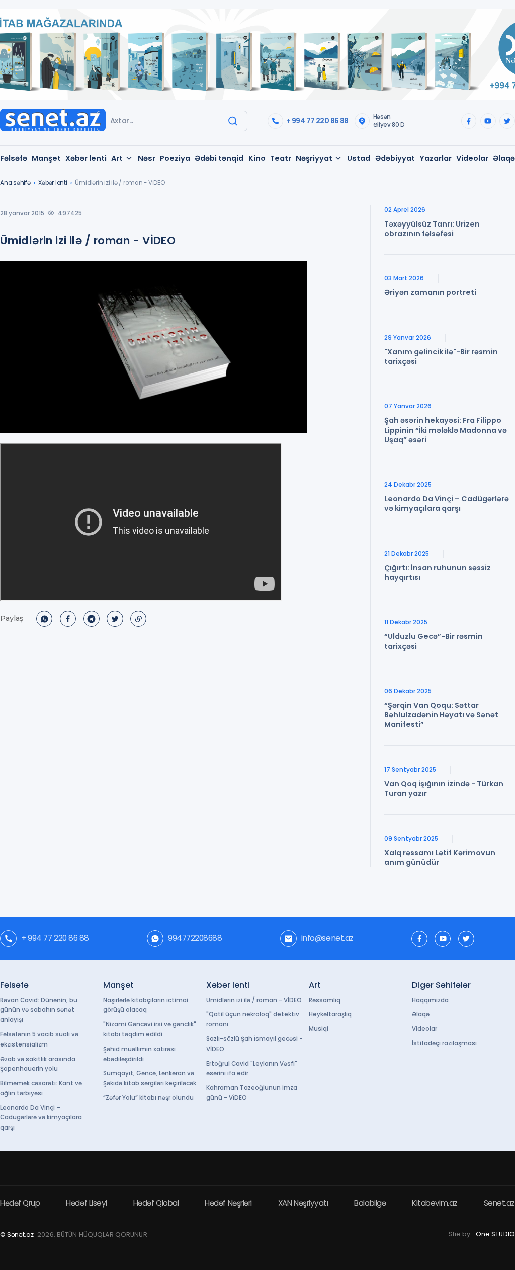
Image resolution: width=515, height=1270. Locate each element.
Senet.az (499, 1203)
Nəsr (146, 158)
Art (117, 158)
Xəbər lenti (86, 158)
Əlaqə (504, 158)
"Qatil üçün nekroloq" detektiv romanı (252, 1019)
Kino (257, 158)
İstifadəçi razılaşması (444, 1043)
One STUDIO (495, 1234)
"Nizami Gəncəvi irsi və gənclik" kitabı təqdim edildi (149, 1029)
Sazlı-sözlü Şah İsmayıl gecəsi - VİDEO (254, 1044)
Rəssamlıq (324, 1000)
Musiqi (318, 1029)
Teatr (280, 158)
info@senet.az (327, 938)
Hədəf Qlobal (156, 1203)
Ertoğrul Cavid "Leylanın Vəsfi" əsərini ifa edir (251, 1069)
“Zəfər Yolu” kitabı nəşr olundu (148, 1098)
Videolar (472, 158)
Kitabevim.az (435, 1203)
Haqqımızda (430, 1000)
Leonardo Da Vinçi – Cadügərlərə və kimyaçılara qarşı (41, 1118)
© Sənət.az (17, 1234)
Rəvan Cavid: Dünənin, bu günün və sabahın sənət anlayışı (38, 1010)
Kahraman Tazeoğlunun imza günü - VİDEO (251, 1093)
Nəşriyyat (314, 158)
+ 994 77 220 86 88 (317, 121)
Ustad (358, 158)
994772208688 (195, 938)
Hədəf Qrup (20, 1203)
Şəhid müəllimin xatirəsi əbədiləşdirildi (139, 1054)
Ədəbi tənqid (219, 158)
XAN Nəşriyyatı (303, 1203)
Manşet (46, 158)
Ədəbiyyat (395, 158)
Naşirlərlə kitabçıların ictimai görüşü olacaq (145, 1005)
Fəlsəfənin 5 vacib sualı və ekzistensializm (39, 1039)
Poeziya (175, 158)
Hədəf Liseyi (86, 1203)
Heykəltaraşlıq (330, 1014)
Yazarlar (435, 158)
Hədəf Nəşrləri (228, 1203)
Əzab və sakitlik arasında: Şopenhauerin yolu (38, 1064)
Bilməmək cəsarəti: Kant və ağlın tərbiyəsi (41, 1088)
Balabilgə (370, 1203)
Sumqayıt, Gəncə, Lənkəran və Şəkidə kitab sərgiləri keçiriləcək (149, 1078)
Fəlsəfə (13, 158)
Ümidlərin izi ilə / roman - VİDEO (254, 1000)
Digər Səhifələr (441, 985)
